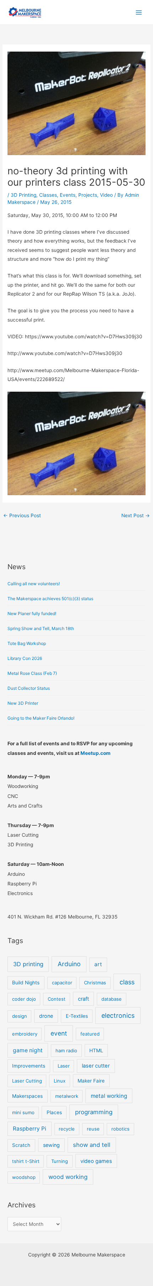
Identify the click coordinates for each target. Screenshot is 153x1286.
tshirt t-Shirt (25, 1161)
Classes (48, 195)
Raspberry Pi (29, 1128)
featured (90, 1034)
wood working (68, 1176)
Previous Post (22, 515)
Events (67, 195)
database (111, 999)
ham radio (66, 1050)
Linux (59, 1081)
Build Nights (25, 982)
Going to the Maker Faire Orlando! (40, 718)
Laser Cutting (27, 1081)
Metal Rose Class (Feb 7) (32, 673)
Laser (64, 1066)
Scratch (21, 1145)
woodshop (24, 1177)
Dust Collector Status (28, 688)
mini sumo (23, 1112)
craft (83, 999)
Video (106, 195)
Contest (56, 999)
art (98, 964)
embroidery (24, 1034)
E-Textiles (77, 1016)
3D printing (28, 964)
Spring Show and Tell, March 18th (40, 628)
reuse (93, 1129)
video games (96, 1161)
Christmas (95, 982)
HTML (96, 1050)
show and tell (91, 1144)
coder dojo (24, 999)
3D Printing (23, 195)
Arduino (69, 964)
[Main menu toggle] (139, 12)
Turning (59, 1161)
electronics (117, 1015)
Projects (87, 195)
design (19, 1016)
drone (46, 1016)
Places (54, 1112)
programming (93, 1112)
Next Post (135, 515)
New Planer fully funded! (31, 613)
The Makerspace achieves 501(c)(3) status (50, 598)
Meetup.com (95, 753)
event (59, 1033)
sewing (51, 1145)
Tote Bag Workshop (26, 643)
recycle (67, 1129)
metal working (109, 1095)
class (127, 982)
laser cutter (96, 1066)
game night (28, 1050)
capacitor (62, 982)
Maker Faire (91, 1081)
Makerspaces (27, 1096)
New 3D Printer (22, 703)
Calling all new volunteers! (33, 583)
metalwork (66, 1096)
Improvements (28, 1066)
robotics (120, 1129)
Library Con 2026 (24, 658)
